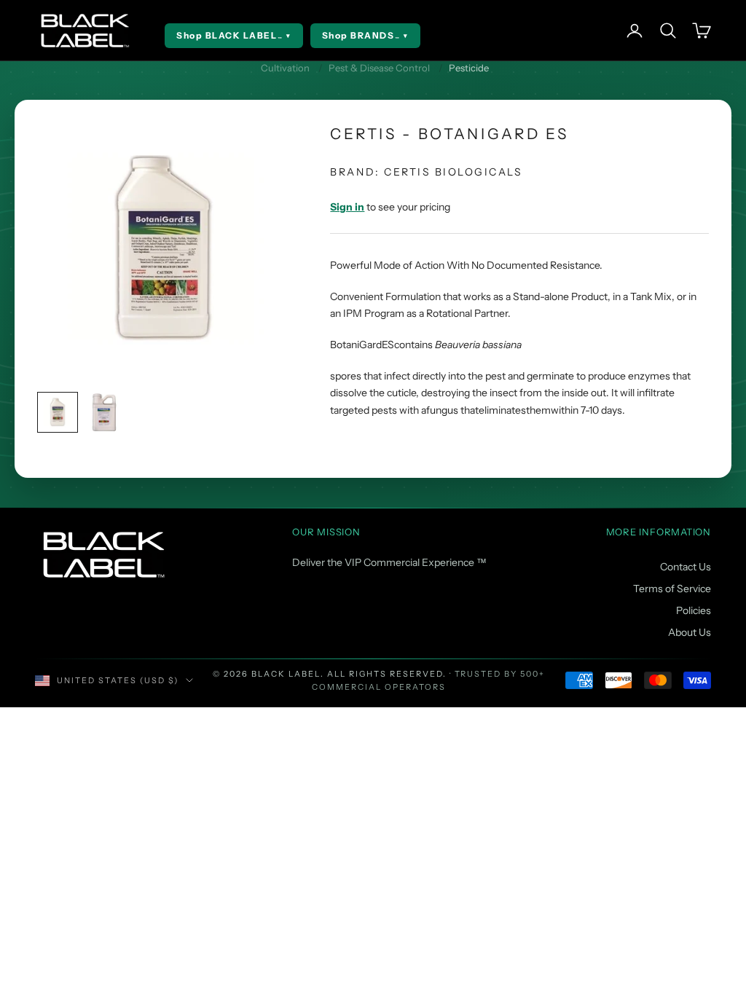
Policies (693, 610)
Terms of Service (672, 588)
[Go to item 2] (104, 412)
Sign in (347, 206)
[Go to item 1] (57, 412)
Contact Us (685, 566)
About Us (689, 632)
